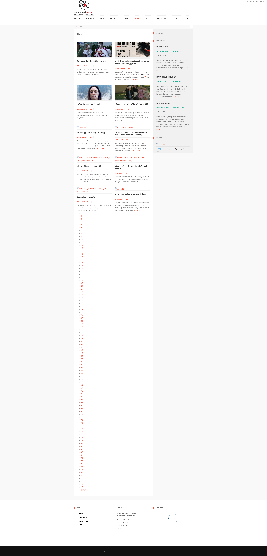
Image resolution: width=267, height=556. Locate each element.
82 (82, 449)
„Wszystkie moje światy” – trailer (89, 104)
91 (82, 475)
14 (82, 251)
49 (82, 353)
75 (82, 429)
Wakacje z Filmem (162, 46)
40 (82, 327)
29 (82, 295)
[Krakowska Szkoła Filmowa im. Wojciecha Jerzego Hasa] (83, 7)
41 (82, 330)
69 (82, 411)
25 (82, 283)
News (137, 19)
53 (82, 365)
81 (82, 446)
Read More (134, 79)
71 (82, 417)
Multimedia (176, 19)
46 (82, 344)
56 (82, 373)
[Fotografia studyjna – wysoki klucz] (161, 144)
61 (82, 388)
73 (82, 423)
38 (82, 321)
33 (82, 306)
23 (82, 277)
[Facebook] (128, 537)
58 (82, 379)
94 (82, 484)
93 (82, 481)
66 (82, 402)
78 (82, 437)
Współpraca (161, 19)
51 (82, 359)
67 (82, 405)
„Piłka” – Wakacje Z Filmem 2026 (89, 166)
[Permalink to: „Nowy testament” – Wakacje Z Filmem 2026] (132, 92)
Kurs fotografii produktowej (166, 77)
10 (82, 239)
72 (82, 420)
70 (82, 414)
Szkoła (126, 19)
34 (82, 309)
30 (82, 297)
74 (82, 426)
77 (82, 434)
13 (82, 248)
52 (82, 362)
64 (82, 397)
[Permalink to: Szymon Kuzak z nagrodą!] (94, 190)
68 (82, 408)
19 (82, 265)
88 (82, 467)
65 (82, 399)
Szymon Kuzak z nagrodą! (86, 197)
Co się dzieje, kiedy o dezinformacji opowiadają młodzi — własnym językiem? (132, 62)
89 (82, 469)
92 (82, 478)
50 (82, 356)
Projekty (148, 19)
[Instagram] (133, 537)
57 (82, 376)
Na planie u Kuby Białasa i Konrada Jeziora (92, 61)
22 (82, 274)
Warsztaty (114, 19)
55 (82, 370)
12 (82, 245)
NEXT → (84, 490)
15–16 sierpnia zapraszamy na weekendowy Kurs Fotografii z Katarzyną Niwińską (131, 133)
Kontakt (262, 1)
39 (82, 324)
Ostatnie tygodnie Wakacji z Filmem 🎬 (91, 132)
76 (82, 432)
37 (82, 318)
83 (82, 452)
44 (82, 338)
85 (82, 458)
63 (82, 394)
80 (82, 443)
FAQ (187, 19)
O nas (246, 1)
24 (82, 280)
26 (82, 286)
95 (82, 487)
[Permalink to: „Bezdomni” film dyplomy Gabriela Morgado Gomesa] (132, 159)
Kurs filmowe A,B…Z (163, 103)
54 (82, 367)
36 (82, 315)
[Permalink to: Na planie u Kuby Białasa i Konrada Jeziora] (94, 49)
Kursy (102, 19)
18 (82, 263)
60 (82, 385)
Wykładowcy (254, 1)
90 (82, 472)
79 (82, 440)
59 (82, 382)
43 (82, 335)
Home (75, 26)
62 (82, 391)
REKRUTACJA (90, 19)
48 (82, 350)
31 (82, 300)
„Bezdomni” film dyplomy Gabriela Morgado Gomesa (131, 167)
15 (82, 254)
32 (82, 303)
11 (82, 242)
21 (82, 271)
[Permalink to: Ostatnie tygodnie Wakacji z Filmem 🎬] (81, 127)
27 (82, 289)
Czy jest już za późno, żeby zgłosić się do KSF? (131, 194)
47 (82, 347)
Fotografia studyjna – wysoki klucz (177, 149)
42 (82, 332)
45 (82, 341)
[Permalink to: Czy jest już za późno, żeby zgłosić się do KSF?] (119, 189)
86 (82, 461)
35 (82, 312)
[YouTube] (138, 537)
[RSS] (123, 537)
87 (82, 464)
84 (82, 455)
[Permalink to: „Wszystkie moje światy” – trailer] (94, 92)
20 (82, 268)
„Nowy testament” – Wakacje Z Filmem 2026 (131, 104)
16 (82, 257)
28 (82, 292)
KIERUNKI (77, 19)
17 (82, 260)
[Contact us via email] (118, 537)
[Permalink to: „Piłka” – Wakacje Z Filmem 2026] (94, 159)
